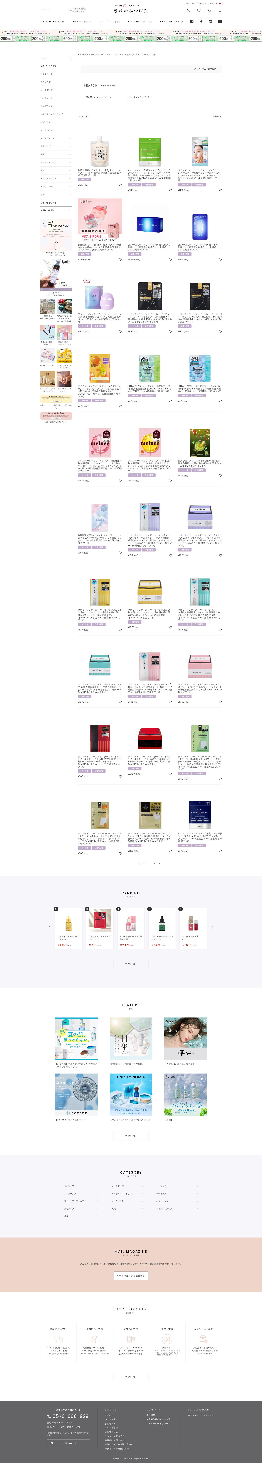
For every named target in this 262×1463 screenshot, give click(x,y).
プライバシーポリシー (157, 1423)
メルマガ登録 (111, 1427)
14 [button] (154, 863)
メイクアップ (118, 1186)
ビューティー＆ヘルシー (93, 54)
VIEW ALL (131, 964)
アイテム (108, 54)
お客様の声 (110, 1423)
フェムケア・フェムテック (76, 1201)
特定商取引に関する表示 (158, 1419)
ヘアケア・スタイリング (122, 1193)
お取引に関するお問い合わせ (119, 1444)
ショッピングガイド (114, 1436)
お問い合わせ (70, 1443)
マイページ (110, 1415)
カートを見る (111, 1419)
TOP (79, 54)
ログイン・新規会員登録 (117, 1448)
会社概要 (150, 1415)
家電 (114, 1208)
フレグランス (70, 1193)
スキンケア (69, 1186)
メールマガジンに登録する (131, 1275)
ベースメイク (162, 1186)
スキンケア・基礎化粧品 (124, 54)
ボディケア (161, 1193)
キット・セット (163, 1201)
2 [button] (144, 863)
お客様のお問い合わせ (116, 1440)
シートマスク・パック (139, 97)
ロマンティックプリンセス (201, 1415)
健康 (66, 1216)
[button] (159, 863)
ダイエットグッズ (164, 1208)
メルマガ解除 (111, 1432)
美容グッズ (69, 1208)
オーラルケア (118, 1201)
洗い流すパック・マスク (97, 97)
